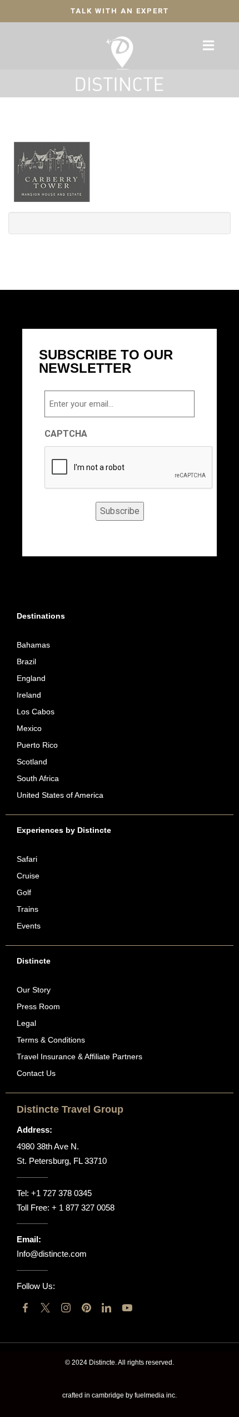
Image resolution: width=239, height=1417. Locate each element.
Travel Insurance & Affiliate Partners (79, 1056)
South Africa (38, 778)
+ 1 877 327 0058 (83, 1207)
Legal (26, 1023)
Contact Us (36, 1073)
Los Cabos (35, 711)
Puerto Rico (37, 744)
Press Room (38, 1006)
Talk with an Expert (120, 11)
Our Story (34, 989)
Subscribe (120, 511)
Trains (27, 909)
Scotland (32, 761)
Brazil (26, 661)
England (31, 678)
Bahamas (33, 644)
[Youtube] (127, 1307)
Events (29, 925)
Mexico (29, 728)
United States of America (60, 795)
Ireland (29, 694)
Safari (27, 859)
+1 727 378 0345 (61, 1193)
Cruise (28, 875)
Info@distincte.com (52, 1253)
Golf (24, 892)
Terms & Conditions (51, 1039)
